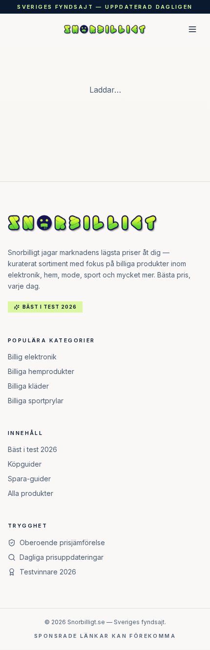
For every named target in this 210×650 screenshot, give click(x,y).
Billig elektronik (32, 357)
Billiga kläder (28, 386)
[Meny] (192, 29)
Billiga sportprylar (35, 400)
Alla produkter (30, 493)
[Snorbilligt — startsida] (105, 29)
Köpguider (25, 464)
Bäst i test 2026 (32, 449)
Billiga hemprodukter (41, 371)
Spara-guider (29, 478)
